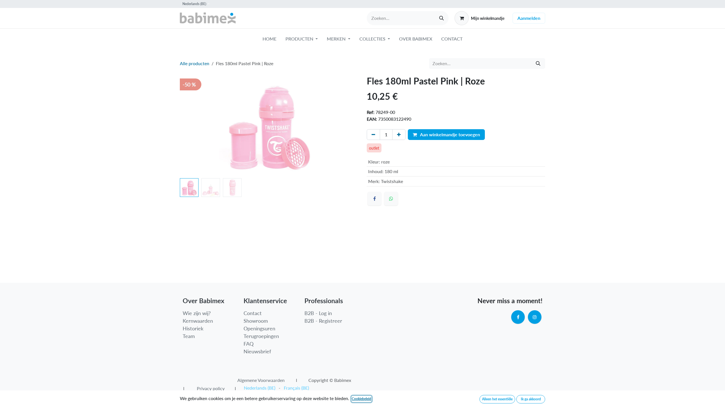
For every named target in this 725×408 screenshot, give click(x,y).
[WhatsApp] (391, 198)
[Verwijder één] (373, 134)
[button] (189, 125)
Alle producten (194, 63)
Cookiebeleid (361, 399)
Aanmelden (528, 18)
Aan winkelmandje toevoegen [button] (449, 134)
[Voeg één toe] (399, 134)
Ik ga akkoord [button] (531, 399)
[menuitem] (269, 40)
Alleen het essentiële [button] (497, 399)
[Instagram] (534, 317)
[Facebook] (374, 198)
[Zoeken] (441, 18)
